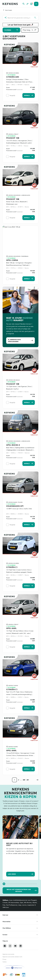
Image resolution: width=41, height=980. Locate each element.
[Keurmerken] (5, 974)
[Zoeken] (35, 17)
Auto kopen (8, 10)
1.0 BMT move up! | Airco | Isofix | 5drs (19, 509)
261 (28, 780)
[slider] (4, 884)
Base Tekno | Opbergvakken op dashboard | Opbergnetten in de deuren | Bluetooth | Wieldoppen (20, 450)
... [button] (20, 780)
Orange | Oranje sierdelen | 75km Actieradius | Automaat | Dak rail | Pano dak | (19, 81)
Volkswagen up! (14, 506)
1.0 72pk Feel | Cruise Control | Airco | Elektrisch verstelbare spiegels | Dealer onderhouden (19, 572)
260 (24, 780)
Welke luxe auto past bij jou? (19, 844)
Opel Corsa (12, 260)
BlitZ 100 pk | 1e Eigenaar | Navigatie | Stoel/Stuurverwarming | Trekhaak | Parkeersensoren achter (19, 265)
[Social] (5, 946)
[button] (37, 779)
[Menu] (36, 4)
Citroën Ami (12, 77)
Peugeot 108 (12, 138)
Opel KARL (11, 628)
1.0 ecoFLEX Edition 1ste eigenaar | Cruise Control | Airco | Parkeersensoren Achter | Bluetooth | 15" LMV (20, 755)
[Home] (10, 4)
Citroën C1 (12, 567)
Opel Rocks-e (13, 445)
